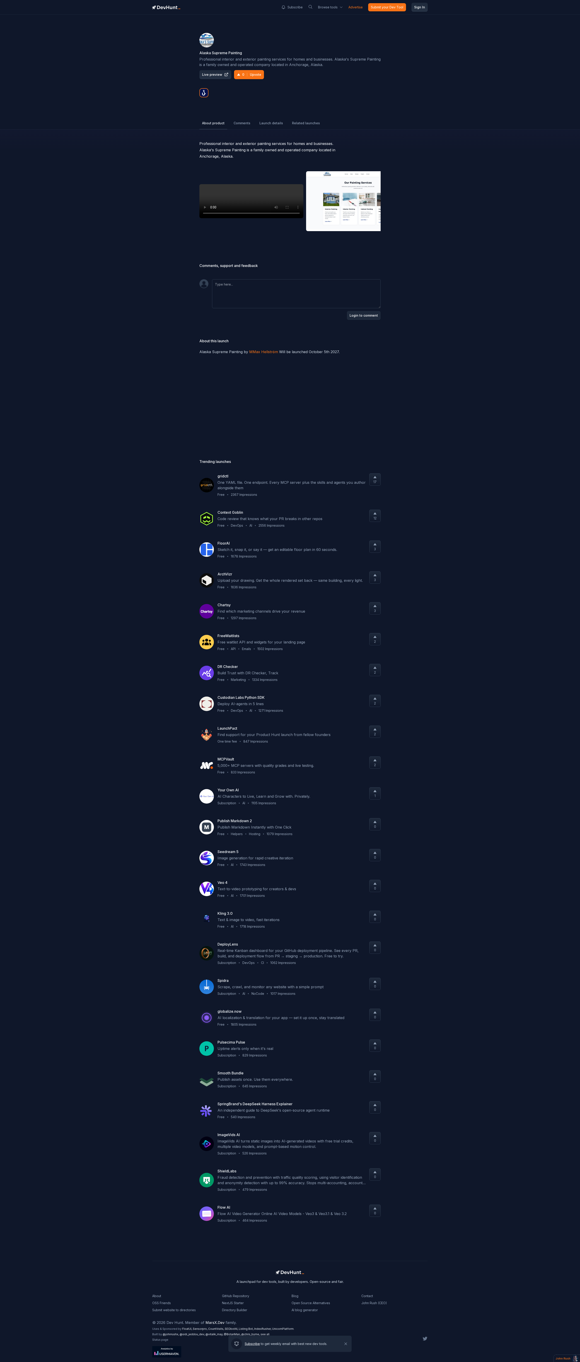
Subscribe (295, 7)
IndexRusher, (263, 1328)
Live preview (212, 74)
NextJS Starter (233, 1303)
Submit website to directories (174, 1310)
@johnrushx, (171, 1334)
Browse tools (328, 7)
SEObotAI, (232, 1328)
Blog (295, 1296)
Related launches (306, 123)
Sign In (419, 7)
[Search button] (310, 7)
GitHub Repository (235, 1296)
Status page (160, 1339)
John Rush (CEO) (374, 1303)
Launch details (271, 123)
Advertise (355, 7)
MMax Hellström (263, 352)
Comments (242, 123)
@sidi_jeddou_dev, (192, 1334)
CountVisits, (216, 1328)
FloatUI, (187, 1328)
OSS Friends (161, 1303)
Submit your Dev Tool (387, 7)
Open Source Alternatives (311, 1303)
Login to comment (364, 315)
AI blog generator (305, 1310)
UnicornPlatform (283, 1328)
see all (265, 1334)
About (156, 1296)
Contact (367, 1296)
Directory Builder (234, 1310)
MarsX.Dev (215, 1322)
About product (213, 123)
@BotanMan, (232, 1334)
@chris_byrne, (251, 1334)
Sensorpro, (200, 1328)
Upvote (251, 74)
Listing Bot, (246, 1328)
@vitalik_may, (214, 1334)
